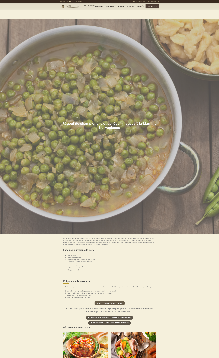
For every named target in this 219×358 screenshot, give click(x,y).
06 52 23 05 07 (80, 1)
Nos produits (99, 6)
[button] (63, 350)
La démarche (110, 6)
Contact (139, 6)
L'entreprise (130, 6)
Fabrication (120, 6)
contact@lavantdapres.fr (67, 1)
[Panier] (143, 6)
